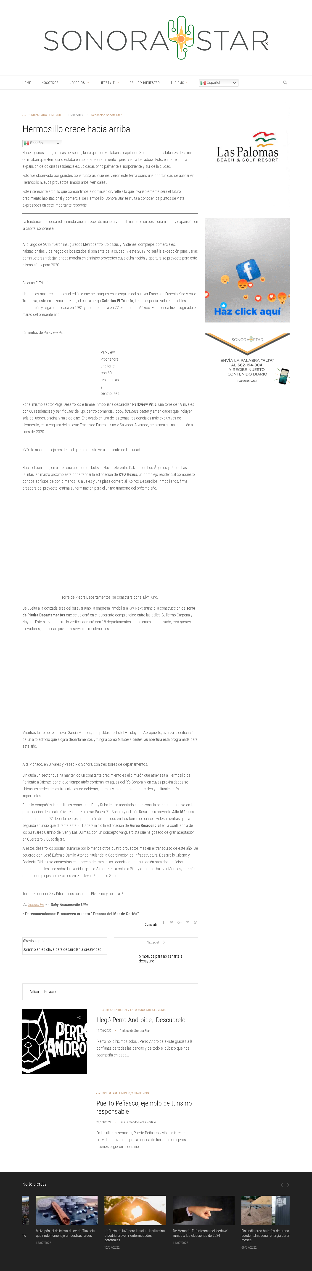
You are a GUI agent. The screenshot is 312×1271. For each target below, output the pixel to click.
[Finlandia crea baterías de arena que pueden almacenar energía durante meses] (259, 1210)
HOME (26, 83)
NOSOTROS (50, 83)
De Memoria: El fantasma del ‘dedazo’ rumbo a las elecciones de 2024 (186, 1233)
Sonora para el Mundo (44, 115)
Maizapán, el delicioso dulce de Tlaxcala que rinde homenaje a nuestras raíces (51, 1233)
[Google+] (179, 922)
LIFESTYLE (107, 83)
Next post (153, 942)
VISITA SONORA (140, 1093)
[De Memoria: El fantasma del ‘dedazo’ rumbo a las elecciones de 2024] (190, 1210)
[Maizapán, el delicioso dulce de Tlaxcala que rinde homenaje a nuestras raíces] (53, 1210)
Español (213, 82)
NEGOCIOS (77, 83)
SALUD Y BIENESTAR (145, 83)
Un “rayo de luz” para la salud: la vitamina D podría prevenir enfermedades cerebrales (121, 1235)
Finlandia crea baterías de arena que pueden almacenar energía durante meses (255, 1235)
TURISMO (177, 83)
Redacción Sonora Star (106, 115)
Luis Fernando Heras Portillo (138, 1122)
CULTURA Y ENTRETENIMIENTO (119, 1010)
